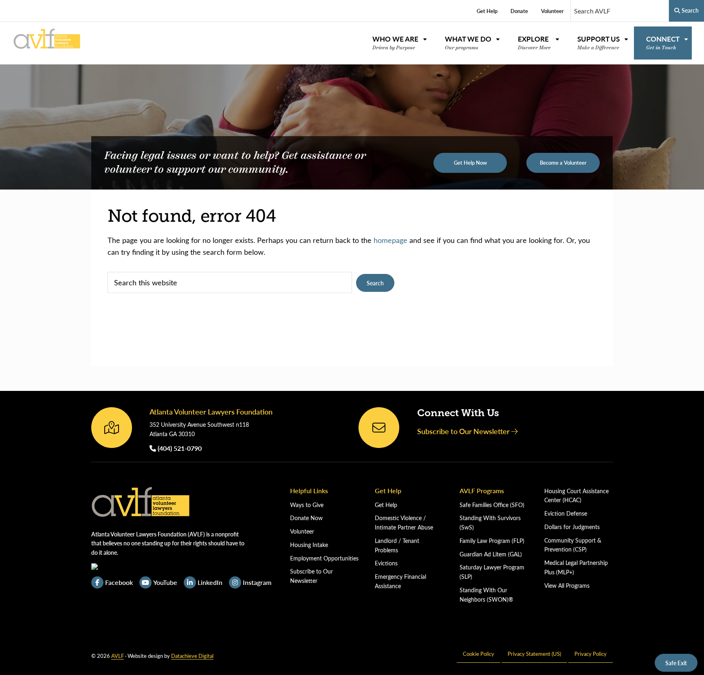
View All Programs (567, 585)
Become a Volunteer (563, 162)
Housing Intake (309, 545)
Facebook (119, 582)
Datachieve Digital (192, 655)
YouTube (165, 582)
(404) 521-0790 (179, 448)
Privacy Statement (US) (534, 653)
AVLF (117, 655)
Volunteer (302, 531)
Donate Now (306, 518)
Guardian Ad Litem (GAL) (491, 554)
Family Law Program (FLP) (492, 541)
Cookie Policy (478, 653)
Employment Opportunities (324, 558)
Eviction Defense (565, 513)
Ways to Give (306, 505)
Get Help (386, 505)
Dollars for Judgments (572, 527)
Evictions (386, 563)
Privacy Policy (590, 653)
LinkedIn (210, 582)
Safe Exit (676, 663)
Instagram (257, 582)
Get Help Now (470, 162)
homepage (390, 240)
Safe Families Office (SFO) (492, 505)
